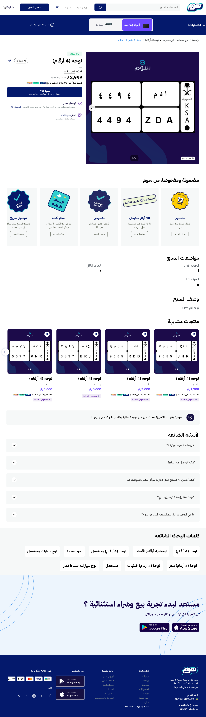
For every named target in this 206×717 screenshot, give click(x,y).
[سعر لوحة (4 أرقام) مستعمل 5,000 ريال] (78, 351)
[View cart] (57, 7)
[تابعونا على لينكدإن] (18, 696)
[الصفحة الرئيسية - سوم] (195, 7)
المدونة (69, 7)
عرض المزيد (180, 234)
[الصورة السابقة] (193, 107)
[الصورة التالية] (92, 107)
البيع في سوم (82, 7)
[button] (100, 7)
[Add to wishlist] (9, 60)
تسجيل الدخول (34, 7)
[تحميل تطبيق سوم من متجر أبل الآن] (186, 627)
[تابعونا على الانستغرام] (34, 696)
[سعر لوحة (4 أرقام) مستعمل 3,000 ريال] (127, 351)
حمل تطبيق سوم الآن (39, 24)
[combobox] (137, 7)
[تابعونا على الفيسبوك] (50, 696)
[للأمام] (5, 352)
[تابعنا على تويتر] (42, 696)
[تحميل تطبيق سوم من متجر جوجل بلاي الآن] (156, 627)
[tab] (137, 25)
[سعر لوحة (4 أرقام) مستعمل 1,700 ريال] (176, 351)
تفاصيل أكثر (16, 107)
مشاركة (19, 61)
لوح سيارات (69, 72)
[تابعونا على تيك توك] (26, 696)
